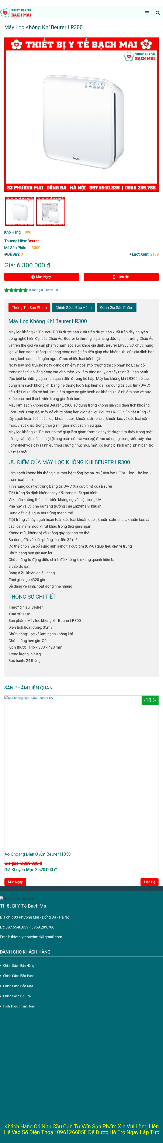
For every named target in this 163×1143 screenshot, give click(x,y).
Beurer (33, 241)
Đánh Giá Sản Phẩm (116, 307)
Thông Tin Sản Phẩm (29, 307)
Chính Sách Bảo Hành (73, 307)
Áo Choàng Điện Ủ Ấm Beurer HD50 (37, 854)
